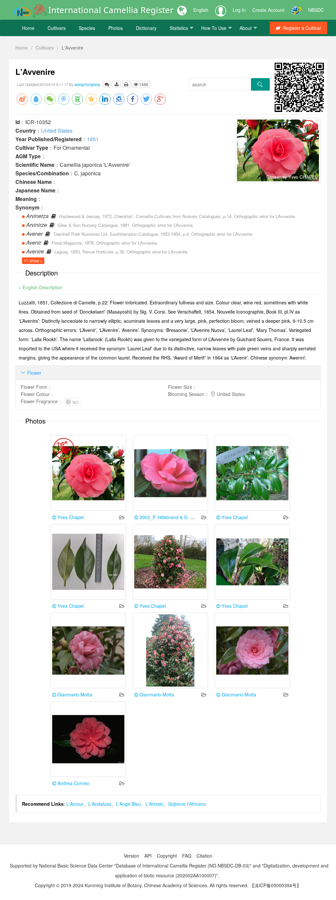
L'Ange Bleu (128, 804)
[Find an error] (107, 84)
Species (87, 28)
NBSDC (316, 10)
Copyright (167, 855)
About (246, 28)
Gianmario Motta (74, 694)
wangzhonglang (87, 84)
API (148, 855)
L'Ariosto (154, 804)
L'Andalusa (99, 804)
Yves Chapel (70, 517)
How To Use (213, 28)
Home (28, 28)
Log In (239, 10)
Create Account (268, 10)
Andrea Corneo (72, 783)
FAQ (186, 855)
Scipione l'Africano (187, 804)
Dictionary (146, 28)
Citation (204, 855)
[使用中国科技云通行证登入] (296, 10)
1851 (93, 139)
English (200, 10)
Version (131, 855)
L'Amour (75, 804)
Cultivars (57, 28)
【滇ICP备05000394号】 (275, 885)
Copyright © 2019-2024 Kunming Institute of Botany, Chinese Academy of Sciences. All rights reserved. (141, 885)
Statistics (179, 28)
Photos (115, 28)
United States (57, 130)
